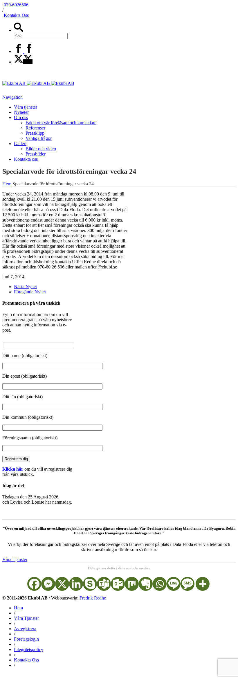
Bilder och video (41, 148)
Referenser (35, 127)
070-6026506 (16, 4)
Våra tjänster (25, 107)
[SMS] (187, 584)
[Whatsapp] (160, 584)
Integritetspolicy (28, 649)
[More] (202, 584)
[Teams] (104, 584)
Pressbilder (36, 153)
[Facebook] (24, 51)
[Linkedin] (76, 584)
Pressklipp (35, 133)
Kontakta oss (26, 159)
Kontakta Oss (16, 15)
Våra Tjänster (14, 559)
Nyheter (21, 112)
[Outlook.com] (118, 584)
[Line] (174, 584)
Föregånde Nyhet (30, 291)
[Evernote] (146, 584)
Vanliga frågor (39, 138)
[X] (23, 61)
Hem (18, 607)
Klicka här (12, 469)
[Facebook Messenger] (48, 584)
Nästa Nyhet (25, 286)
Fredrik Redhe (93, 597)
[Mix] (132, 584)
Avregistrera (25, 628)
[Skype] (90, 584)
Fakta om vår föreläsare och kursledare (61, 122)
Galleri (20, 143)
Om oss (21, 117)
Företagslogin (26, 639)
